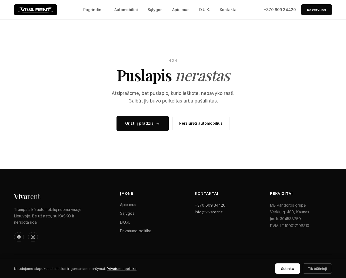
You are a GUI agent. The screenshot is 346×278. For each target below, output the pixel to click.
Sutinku (287, 268)
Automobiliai (126, 9)
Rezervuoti (316, 10)
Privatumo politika (135, 231)
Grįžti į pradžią (139, 123)
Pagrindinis (94, 9)
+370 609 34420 (280, 9)
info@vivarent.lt (208, 212)
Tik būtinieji (317, 268)
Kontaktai (229, 9)
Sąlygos (155, 9)
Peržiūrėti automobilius (201, 123)
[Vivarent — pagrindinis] (35, 9)
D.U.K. (204, 9)
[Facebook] (19, 237)
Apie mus (180, 9)
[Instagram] (33, 237)
